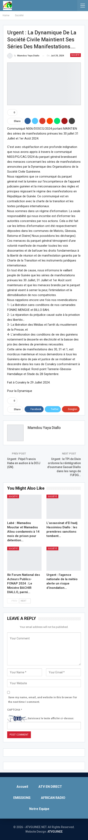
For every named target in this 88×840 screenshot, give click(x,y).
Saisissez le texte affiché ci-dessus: (51, 718)
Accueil (22, 787)
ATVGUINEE (55, 831)
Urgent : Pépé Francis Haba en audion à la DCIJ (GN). (23, 463)
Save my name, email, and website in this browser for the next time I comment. (42, 699)
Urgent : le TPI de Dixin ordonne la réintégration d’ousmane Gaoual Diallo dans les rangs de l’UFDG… (64, 467)
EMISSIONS (21, 798)
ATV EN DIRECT (50, 787)
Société (75, 55)
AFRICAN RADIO (53, 798)
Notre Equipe (39, 809)
